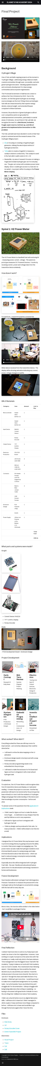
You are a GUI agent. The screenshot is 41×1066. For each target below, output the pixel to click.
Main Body (8, 1022)
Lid (5, 1025)
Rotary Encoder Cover (11, 1028)
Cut (5, 1046)
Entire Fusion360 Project (12, 1032)
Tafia (6, 151)
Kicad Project (9, 1040)
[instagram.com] (2, 1062)
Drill (5, 1049)
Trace (6, 1043)
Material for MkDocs (12, 1059)
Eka (5, 143)
